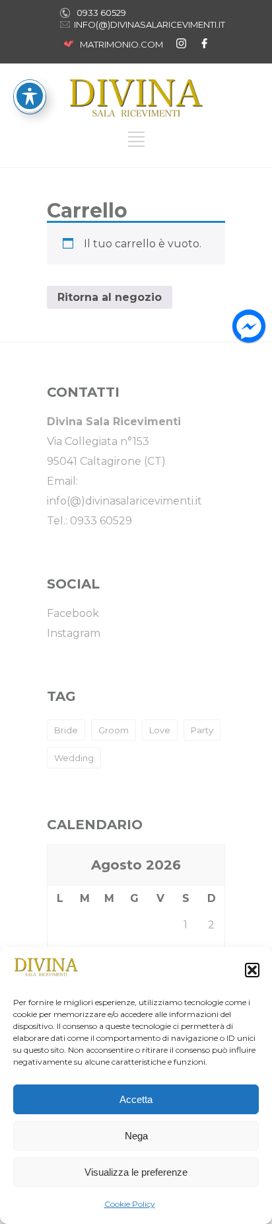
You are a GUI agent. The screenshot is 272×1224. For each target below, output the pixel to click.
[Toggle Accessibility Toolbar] (30, 96)
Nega (136, 1135)
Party (202, 730)
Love (159, 730)
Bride (66, 730)
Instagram (73, 633)
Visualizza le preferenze (136, 1172)
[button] (252, 970)
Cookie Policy (129, 1204)
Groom (113, 730)
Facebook (73, 613)
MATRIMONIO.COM (121, 44)
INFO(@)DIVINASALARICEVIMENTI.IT (149, 24)
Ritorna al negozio (109, 297)
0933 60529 (101, 12)
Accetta (136, 1099)
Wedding (74, 758)
